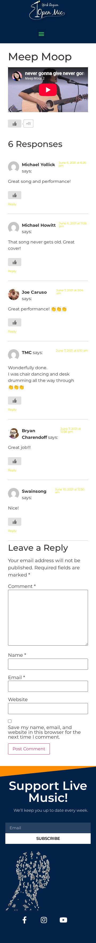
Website (18, 699)
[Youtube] (63, 920)
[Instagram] (44, 920)
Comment (22, 586)
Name (17, 655)
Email (16, 677)
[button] (41, 33)
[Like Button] (14, 124)
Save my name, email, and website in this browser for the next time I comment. (44, 732)
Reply (12, 204)
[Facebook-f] (24, 920)
